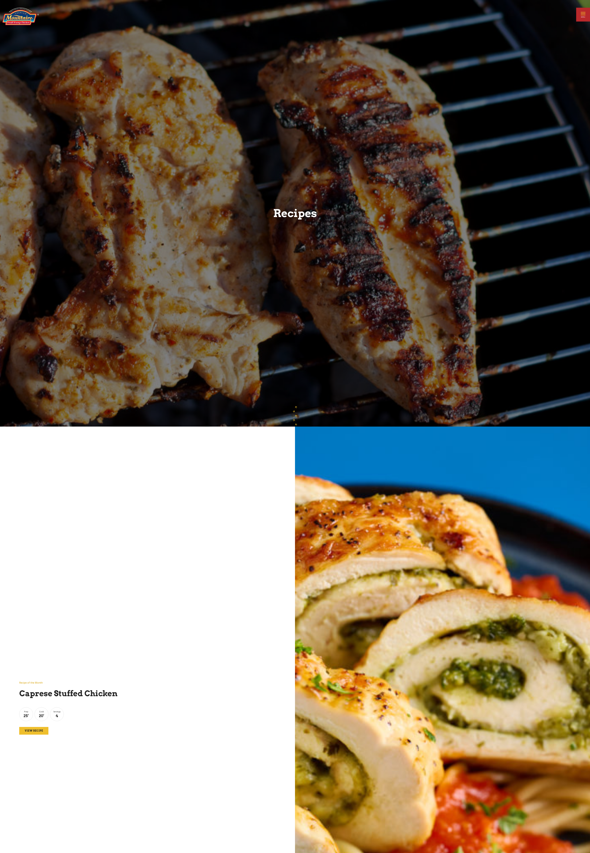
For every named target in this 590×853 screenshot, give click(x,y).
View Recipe (34, 730)
